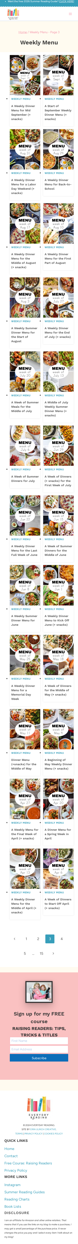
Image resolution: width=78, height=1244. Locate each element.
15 (41, 953)
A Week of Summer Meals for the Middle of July (25, 407)
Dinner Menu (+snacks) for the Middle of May (23, 764)
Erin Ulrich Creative (43, 1129)
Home (9, 1149)
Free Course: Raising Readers (28, 1163)
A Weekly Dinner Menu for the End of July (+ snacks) (58, 332)
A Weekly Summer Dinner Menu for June (24, 620)
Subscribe (39, 1058)
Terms (19, 1133)
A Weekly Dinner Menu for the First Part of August (58, 258)
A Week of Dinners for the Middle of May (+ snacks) (58, 690)
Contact (11, 1156)
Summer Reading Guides (24, 1192)
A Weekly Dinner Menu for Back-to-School (58, 184)
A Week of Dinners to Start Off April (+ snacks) (58, 904)
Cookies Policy (53, 1133)
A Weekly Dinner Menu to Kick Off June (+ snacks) (57, 620)
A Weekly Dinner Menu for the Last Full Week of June (24, 550)
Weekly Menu (21, 99)
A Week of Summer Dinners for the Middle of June (58, 550)
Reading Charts (16, 1199)
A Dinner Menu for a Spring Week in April (58, 834)
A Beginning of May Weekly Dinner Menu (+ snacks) (58, 764)
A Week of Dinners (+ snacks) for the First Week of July (58, 481)
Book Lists (12, 1206)
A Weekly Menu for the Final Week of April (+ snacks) (24, 834)
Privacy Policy (33, 1133)
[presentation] (25, 75)
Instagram (12, 1185)
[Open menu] (70, 14)
